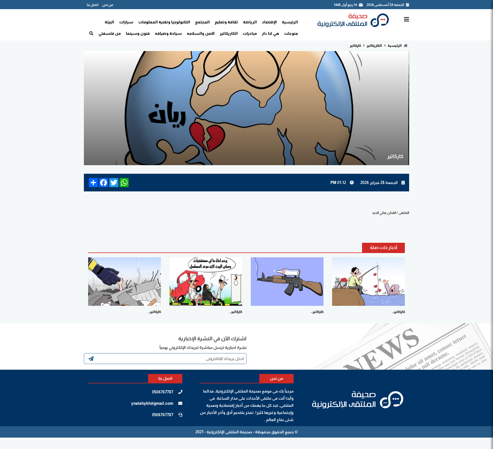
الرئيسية (290, 22)
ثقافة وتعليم (226, 22)
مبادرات (250, 33)
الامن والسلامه (201, 33)
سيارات (126, 22)
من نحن (107, 5)
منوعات (291, 33)
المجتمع (202, 22)
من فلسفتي (109, 33)
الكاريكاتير (229, 33)
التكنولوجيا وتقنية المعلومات (164, 22)
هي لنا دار (270, 33)
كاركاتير (355, 46)
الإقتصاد (269, 22)
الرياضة (250, 22)
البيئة (109, 22)
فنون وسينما (138, 33)
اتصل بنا (92, 5)
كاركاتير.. (398, 312)
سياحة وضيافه (168, 33)
